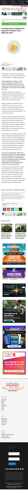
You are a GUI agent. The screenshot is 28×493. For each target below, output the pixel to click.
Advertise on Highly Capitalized (7, 434)
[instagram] (24, 6)
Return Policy (4, 418)
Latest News (4, 399)
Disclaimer (3, 424)
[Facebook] (4, 209)
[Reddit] (8, 209)
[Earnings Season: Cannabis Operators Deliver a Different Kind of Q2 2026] (6, 228)
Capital (2, 402)
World (2, 409)
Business (3, 400)
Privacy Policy (4, 422)
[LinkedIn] (13, 209)
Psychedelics (4, 405)
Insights (3, 406)
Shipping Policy (4, 419)
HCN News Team (6, 65)
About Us (3, 433)
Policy (2, 408)
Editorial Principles (5, 436)
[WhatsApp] (16, 209)
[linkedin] (26, 6)
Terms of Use (4, 421)
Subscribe (12, 463)
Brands (2, 403)
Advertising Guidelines (5, 437)
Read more (21, 479)
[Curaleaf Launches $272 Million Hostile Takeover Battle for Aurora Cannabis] (20, 228)
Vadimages (18, 487)
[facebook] (22, 6)
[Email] (20, 209)
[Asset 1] (14, 8)
